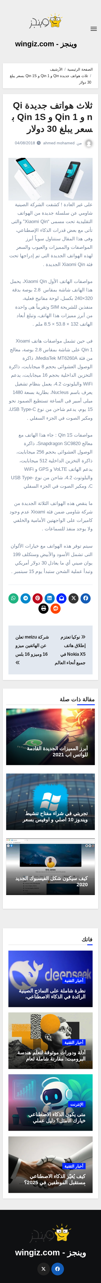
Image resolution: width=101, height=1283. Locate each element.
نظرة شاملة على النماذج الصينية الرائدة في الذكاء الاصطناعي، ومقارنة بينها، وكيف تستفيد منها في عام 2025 (52, 1000)
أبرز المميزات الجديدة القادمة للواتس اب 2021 (57, 751)
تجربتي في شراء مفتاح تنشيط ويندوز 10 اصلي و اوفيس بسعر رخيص (55, 819)
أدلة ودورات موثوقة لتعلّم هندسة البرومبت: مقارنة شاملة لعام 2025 (51, 1059)
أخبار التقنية (74, 980)
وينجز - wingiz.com (46, 44)
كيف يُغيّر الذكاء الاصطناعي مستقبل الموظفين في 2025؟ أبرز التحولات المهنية (55, 1182)
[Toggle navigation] (93, 28)
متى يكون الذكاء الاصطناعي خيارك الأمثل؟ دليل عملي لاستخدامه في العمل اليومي (56, 1120)
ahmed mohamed (59, 143)
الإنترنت (76, 1104)
